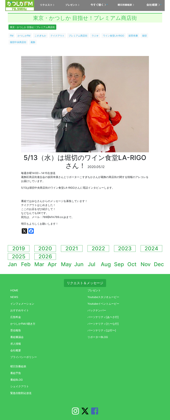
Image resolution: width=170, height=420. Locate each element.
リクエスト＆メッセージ (85, 283)
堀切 (144, 35)
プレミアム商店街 (78, 35)
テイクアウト (57, 35)
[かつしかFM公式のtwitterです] (85, 413)
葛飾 (33, 42)
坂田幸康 (133, 35)
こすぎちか (40, 35)
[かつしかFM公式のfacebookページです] (94, 413)
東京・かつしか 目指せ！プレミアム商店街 (32, 27)
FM (11, 35)
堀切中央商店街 (18, 42)
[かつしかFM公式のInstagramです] (75, 413)
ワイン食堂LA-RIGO (113, 35)
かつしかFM (24, 35)
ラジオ (95, 35)
